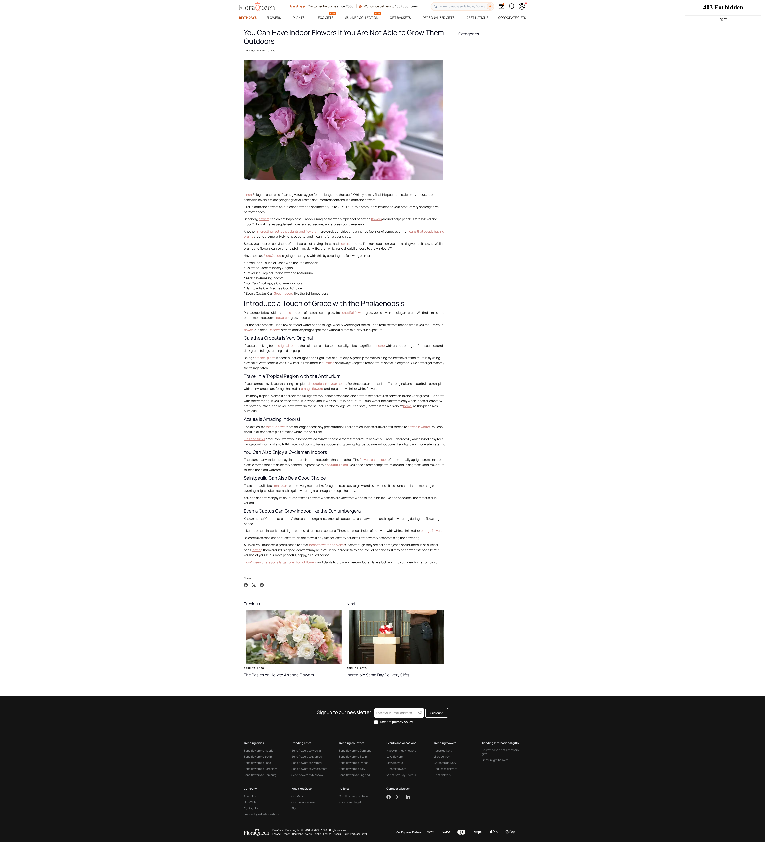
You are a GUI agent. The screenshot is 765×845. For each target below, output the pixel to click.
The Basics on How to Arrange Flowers (279, 675)
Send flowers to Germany (355, 750)
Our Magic (297, 796)
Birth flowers (394, 763)
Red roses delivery (445, 769)
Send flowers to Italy (352, 769)
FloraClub (250, 802)
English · (327, 834)
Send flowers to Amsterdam (309, 769)
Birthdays (248, 17)
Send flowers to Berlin (258, 756)
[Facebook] (391, 797)
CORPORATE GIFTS (512, 17)
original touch (288, 345)
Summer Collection (361, 17)
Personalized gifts (439, 17)
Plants (299, 17)
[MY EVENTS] (501, 6)
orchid (286, 312)
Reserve (274, 330)
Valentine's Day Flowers (401, 775)
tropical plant (265, 358)
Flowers (274, 17)
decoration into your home (327, 383)
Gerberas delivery (445, 763)
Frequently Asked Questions (261, 814)
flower (248, 330)
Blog (294, 808)
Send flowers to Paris (257, 763)
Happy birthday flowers (401, 750)
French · (287, 834)
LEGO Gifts (324, 17)
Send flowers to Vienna (306, 750)
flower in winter (419, 427)
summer (328, 363)
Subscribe (436, 713)
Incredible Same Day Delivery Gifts (378, 675)
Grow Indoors (283, 293)
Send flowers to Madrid (258, 750)
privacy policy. (403, 722)
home (407, 406)
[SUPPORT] (511, 6)
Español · (277, 834)
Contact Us (251, 808)
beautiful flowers (352, 312)
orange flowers (312, 389)
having (257, 550)
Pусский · (338, 834)
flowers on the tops (373, 460)
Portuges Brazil (358, 834)
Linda (248, 194)
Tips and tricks (254, 439)
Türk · (347, 834)
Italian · (309, 834)
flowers (264, 219)
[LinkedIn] (408, 797)
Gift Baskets (400, 17)
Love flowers (394, 756)
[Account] (522, 6)
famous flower (276, 427)
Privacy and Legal (350, 802)
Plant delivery (442, 775)
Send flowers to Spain (353, 756)
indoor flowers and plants (326, 545)
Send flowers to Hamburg (260, 775)
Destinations (477, 17)
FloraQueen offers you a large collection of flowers (280, 562)
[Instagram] (401, 797)
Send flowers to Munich (306, 756)
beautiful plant (337, 465)
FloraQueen (272, 255)
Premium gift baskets (495, 760)
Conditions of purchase (353, 796)
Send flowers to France (353, 763)
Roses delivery (443, 750)
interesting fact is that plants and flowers (286, 231)
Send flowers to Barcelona (261, 769)
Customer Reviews (303, 802)
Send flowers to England (354, 775)
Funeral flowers (396, 769)
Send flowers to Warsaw (306, 763)
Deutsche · (298, 834)
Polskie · (318, 834)
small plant (280, 485)
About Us (250, 796)
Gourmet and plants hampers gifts (500, 752)
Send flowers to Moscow (307, 775)
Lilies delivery (442, 756)
